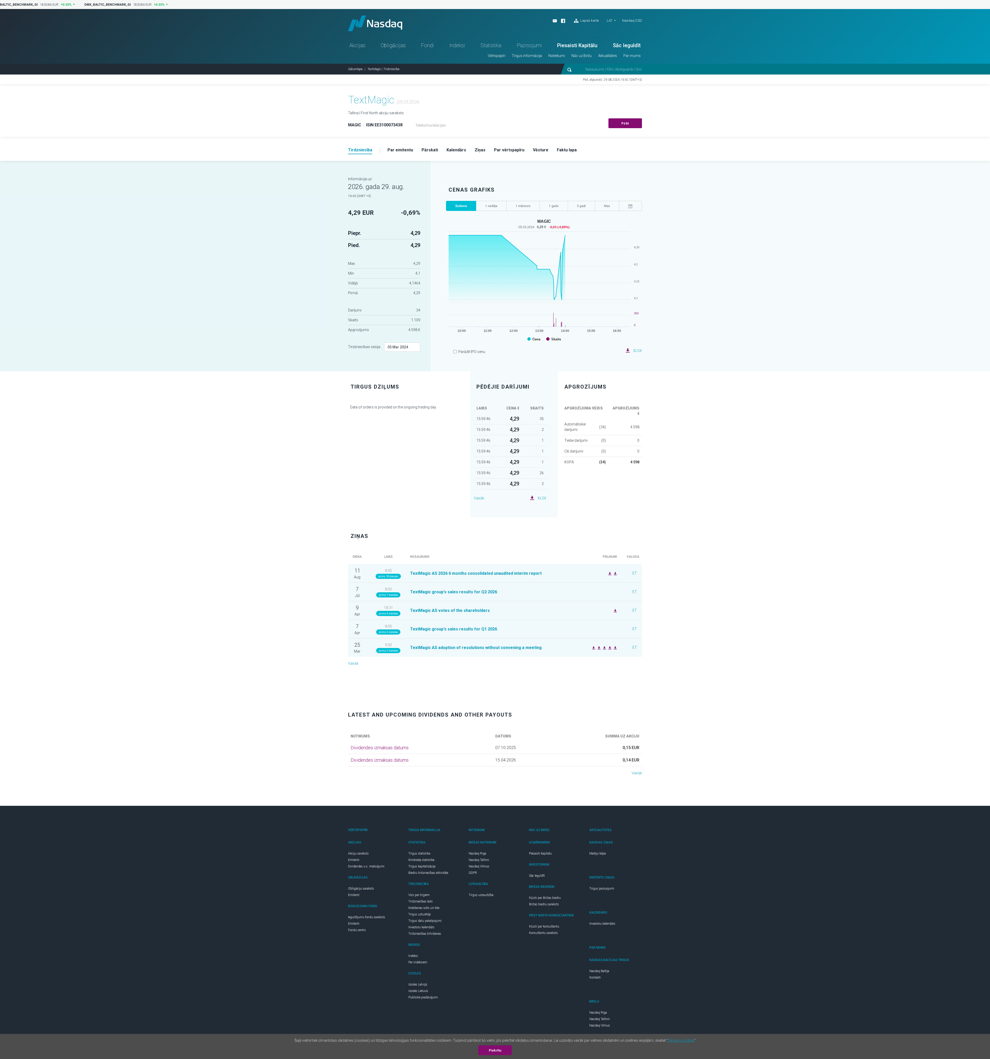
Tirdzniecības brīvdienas (424, 933)
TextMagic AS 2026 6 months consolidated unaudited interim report (476, 573)
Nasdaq (375, 23)
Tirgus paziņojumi (601, 888)
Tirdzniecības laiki (420, 901)
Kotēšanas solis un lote (423, 908)
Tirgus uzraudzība (481, 895)
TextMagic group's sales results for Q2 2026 (453, 591)
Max (607, 206)
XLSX (637, 351)
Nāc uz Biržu (581, 56)
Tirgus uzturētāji (419, 914)
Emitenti (353, 860)
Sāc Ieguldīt (627, 45)
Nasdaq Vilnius (479, 866)
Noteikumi (556, 56)
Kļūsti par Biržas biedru (545, 898)
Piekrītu (495, 1050)
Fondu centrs (357, 930)
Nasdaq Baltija (599, 971)
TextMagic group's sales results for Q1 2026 (453, 629)
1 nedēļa (491, 206)
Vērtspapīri (496, 56)
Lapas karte (589, 20)
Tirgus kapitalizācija (421, 866)
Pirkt (625, 123)
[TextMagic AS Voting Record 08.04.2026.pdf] (614, 610)
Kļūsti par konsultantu (544, 926)
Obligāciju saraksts (361, 888)
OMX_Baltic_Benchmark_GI (104, 4)
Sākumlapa (355, 69)
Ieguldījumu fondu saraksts (366, 917)
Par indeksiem (417, 962)
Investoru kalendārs (421, 927)
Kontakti (595, 977)
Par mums (632, 56)
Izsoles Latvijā (417, 984)
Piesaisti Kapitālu (577, 45)
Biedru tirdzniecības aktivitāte (428, 873)
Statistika (491, 45)
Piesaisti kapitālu (540, 853)
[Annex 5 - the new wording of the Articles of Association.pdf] (593, 647)
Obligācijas (393, 45)
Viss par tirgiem (419, 895)
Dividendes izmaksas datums (380, 747)
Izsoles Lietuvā (418, 991)
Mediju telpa (597, 853)
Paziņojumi (529, 45)
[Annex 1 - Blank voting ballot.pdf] (603, 647)
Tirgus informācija (527, 56)
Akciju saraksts (358, 853)
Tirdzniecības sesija (364, 347)
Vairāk (479, 498)
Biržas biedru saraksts (544, 904)
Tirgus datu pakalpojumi (425, 921)
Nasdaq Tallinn (479, 860)
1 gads (554, 206)
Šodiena (461, 206)
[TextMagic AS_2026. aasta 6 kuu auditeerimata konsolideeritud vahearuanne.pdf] (609, 573)
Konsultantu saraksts (543, 933)
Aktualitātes (607, 56)
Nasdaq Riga (477, 853)
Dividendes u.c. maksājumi (366, 866)
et (634, 573)
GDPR (473, 873)
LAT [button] (609, 20)
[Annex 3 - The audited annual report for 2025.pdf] (614, 647)
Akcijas (357, 45)
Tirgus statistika (419, 853)
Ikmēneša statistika (421, 860)
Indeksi (457, 45)
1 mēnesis (523, 206)
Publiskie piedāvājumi (423, 997)
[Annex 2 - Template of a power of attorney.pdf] (598, 647)
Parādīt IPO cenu (471, 352)
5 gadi (581, 206)
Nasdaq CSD (632, 20)
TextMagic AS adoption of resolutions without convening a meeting (476, 647)
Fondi (427, 45)
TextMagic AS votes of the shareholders (450, 610)
